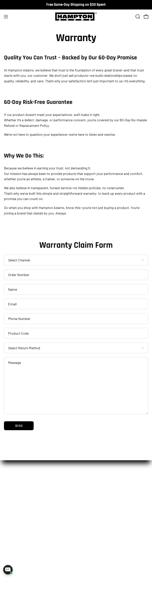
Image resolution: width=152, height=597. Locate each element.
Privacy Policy (89, 516)
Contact (13, 528)
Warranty (86, 528)
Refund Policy (89, 510)
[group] (76, 4)
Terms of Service (91, 522)
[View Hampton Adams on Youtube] (47, 585)
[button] (137, 16)
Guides (12, 516)
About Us (14, 510)
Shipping (86, 504)
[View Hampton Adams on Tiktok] (20, 585)
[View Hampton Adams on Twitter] (38, 585)
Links (84, 494)
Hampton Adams (76, 591)
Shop (12, 494)
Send (19, 425)
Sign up (40, 566)
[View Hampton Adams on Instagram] (11, 585)
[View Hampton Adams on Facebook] (29, 585)
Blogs (12, 522)
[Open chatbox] (8, 569)
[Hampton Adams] (76, 16)
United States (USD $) (70, 584)
